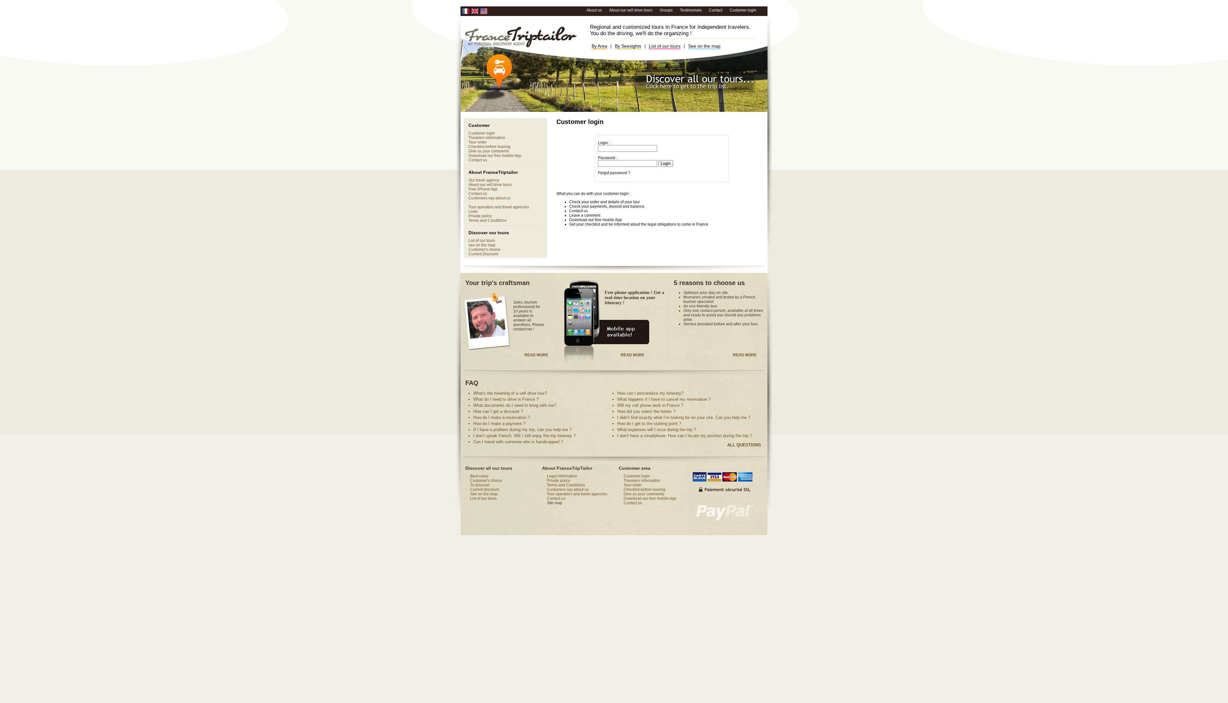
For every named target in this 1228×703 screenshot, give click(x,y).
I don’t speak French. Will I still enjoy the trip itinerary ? (524, 435)
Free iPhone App (483, 189)
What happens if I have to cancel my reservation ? (664, 399)
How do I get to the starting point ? (649, 423)
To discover (480, 485)
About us (594, 10)
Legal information (562, 476)
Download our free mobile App (494, 155)
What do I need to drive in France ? (506, 399)
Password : (607, 158)
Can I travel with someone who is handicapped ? (518, 441)
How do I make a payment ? (499, 423)
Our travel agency (483, 180)
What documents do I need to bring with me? (514, 405)
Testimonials (691, 10)
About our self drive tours (631, 10)
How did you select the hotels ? (646, 411)
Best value (479, 476)
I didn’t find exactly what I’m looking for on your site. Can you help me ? (683, 417)
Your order (477, 142)
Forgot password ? (614, 173)
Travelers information (486, 137)
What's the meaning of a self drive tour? (510, 393)
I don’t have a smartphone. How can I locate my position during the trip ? (684, 435)
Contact (715, 10)
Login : (604, 143)
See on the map (704, 46)
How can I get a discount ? (498, 411)
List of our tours (665, 46)
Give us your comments (488, 151)
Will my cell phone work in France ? (650, 405)
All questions (744, 445)
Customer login (743, 10)
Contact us (477, 160)
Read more (536, 355)
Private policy (480, 216)
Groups (666, 10)
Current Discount (483, 254)
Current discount (484, 489)
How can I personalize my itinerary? (650, 393)
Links (473, 211)
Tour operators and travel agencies (498, 207)
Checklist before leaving (489, 146)
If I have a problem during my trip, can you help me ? (522, 429)
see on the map (481, 245)
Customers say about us (489, 198)
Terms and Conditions (487, 220)
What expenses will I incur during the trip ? (656, 429)
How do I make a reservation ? (501, 417)
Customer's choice (484, 249)
